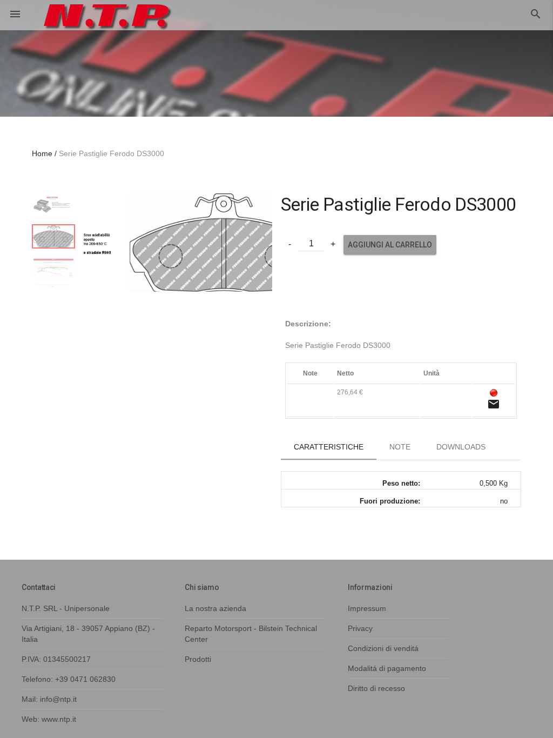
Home (42, 153)
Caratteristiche (328, 446)
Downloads (460, 446)
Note (399, 446)
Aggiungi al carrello (390, 244)
